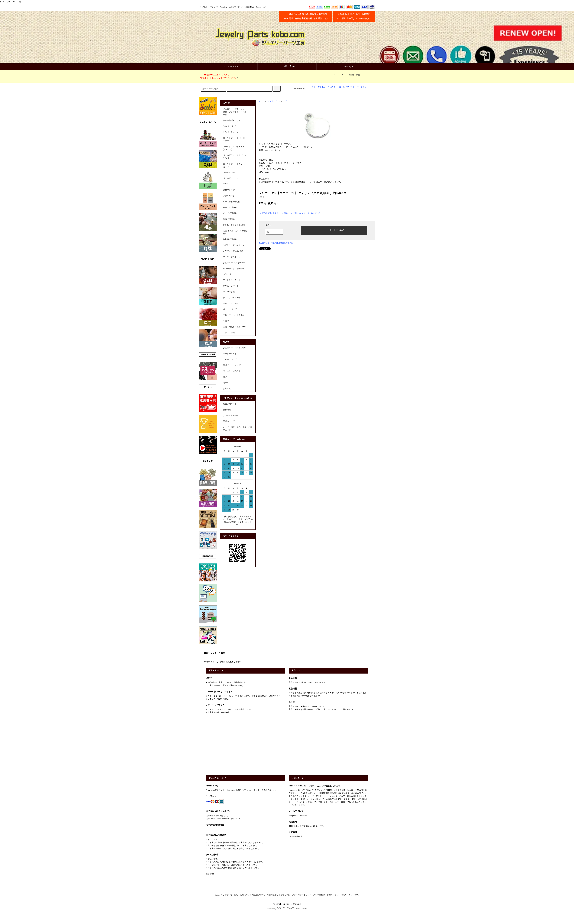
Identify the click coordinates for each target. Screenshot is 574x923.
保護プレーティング (232, 365)
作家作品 (321, 87)
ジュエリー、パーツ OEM (234, 348)
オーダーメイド (230, 354)
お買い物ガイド (230, 404)
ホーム (261, 101)
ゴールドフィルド (347, 87)
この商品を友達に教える (268, 213)
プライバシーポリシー (301, 895)
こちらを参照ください (242, 709)
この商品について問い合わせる (293, 213)
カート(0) (348, 66)
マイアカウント (230, 66)
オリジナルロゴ (230, 359)
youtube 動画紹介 (230, 415)
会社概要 (227, 410)
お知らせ (227, 389)
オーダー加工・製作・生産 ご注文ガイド (237, 428)
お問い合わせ (289, 66)
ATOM (356, 895)
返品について (264, 243)
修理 (225, 377)
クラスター (332, 87)
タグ (285, 101)
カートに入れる (337, 230)
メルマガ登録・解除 (351, 74)
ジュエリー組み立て (232, 371)
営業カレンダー (230, 421)
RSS (350, 895)
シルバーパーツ (273, 101)
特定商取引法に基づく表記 (282, 243)
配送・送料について (243, 895)
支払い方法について (223, 895)
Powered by (271, 909)
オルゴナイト (362, 87)
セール (226, 383)
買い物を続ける (314, 213)
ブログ (336, 74)
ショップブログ (339, 895)
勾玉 (313, 87)
